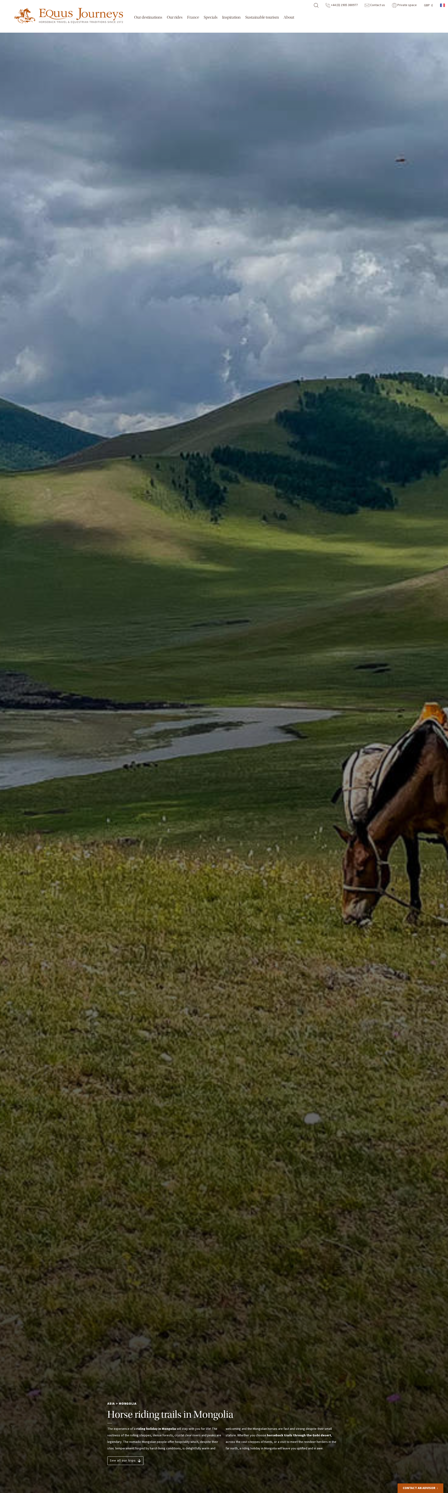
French (443, 5)
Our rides (174, 17)
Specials (210, 17)
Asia (111, 1403)
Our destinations (148, 17)
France (193, 17)
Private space (407, 5)
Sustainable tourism (262, 17)
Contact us (377, 5)
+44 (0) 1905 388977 (344, 5)
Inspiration (231, 17)
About (289, 17)
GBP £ (428, 5)
